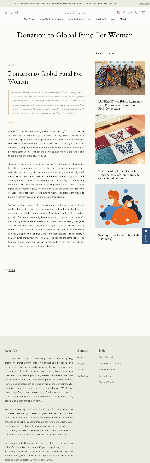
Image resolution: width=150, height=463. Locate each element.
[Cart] (143, 12)
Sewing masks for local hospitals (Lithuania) (118, 237)
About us (81, 357)
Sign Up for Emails (140, 3)
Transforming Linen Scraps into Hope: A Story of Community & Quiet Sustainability (118, 175)
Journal (80, 369)
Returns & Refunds (108, 369)
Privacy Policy (105, 376)
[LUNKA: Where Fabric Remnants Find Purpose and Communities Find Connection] (120, 78)
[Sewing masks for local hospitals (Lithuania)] (120, 206)
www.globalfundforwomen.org (49, 131)
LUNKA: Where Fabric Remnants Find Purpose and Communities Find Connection (120, 105)
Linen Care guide (107, 357)
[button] (52, 19)
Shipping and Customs (110, 363)
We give (81, 363)
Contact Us (82, 376)
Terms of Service (107, 382)
